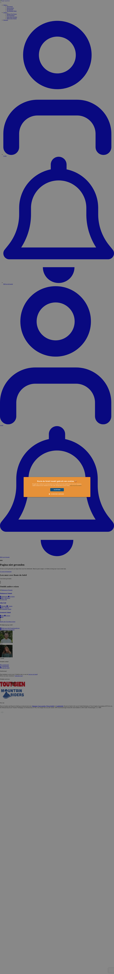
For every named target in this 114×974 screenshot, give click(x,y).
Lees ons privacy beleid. (76, 485)
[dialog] (57, 487)
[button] (57, 494)
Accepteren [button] (57, 489)
